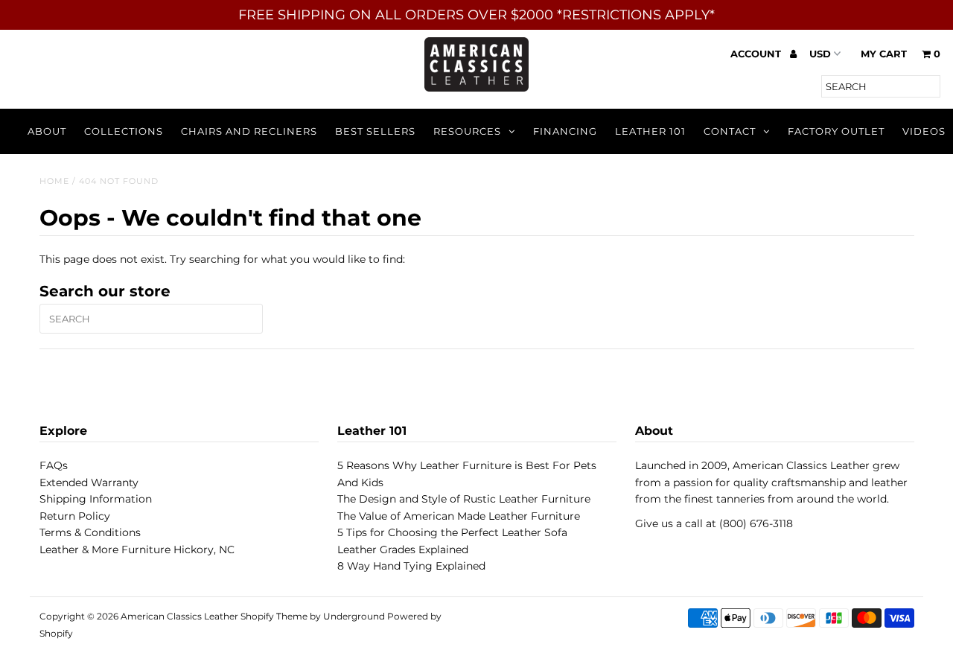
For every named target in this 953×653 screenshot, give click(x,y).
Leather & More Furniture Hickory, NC (137, 549)
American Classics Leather (179, 616)
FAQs (53, 465)
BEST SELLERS (375, 131)
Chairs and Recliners (249, 131)
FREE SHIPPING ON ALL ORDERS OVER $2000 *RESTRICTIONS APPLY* (476, 15)
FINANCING (565, 131)
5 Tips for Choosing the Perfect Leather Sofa (452, 532)
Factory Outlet (836, 131)
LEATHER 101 (650, 131)
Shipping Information (95, 499)
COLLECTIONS (123, 131)
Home (54, 181)
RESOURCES (467, 131)
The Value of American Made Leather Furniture (458, 516)
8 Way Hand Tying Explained (411, 566)
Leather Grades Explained (402, 549)
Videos (924, 131)
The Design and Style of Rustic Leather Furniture (463, 499)
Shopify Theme (273, 616)
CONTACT (730, 131)
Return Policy (74, 516)
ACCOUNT (757, 54)
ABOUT (47, 131)
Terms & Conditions (90, 532)
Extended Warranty (88, 482)
